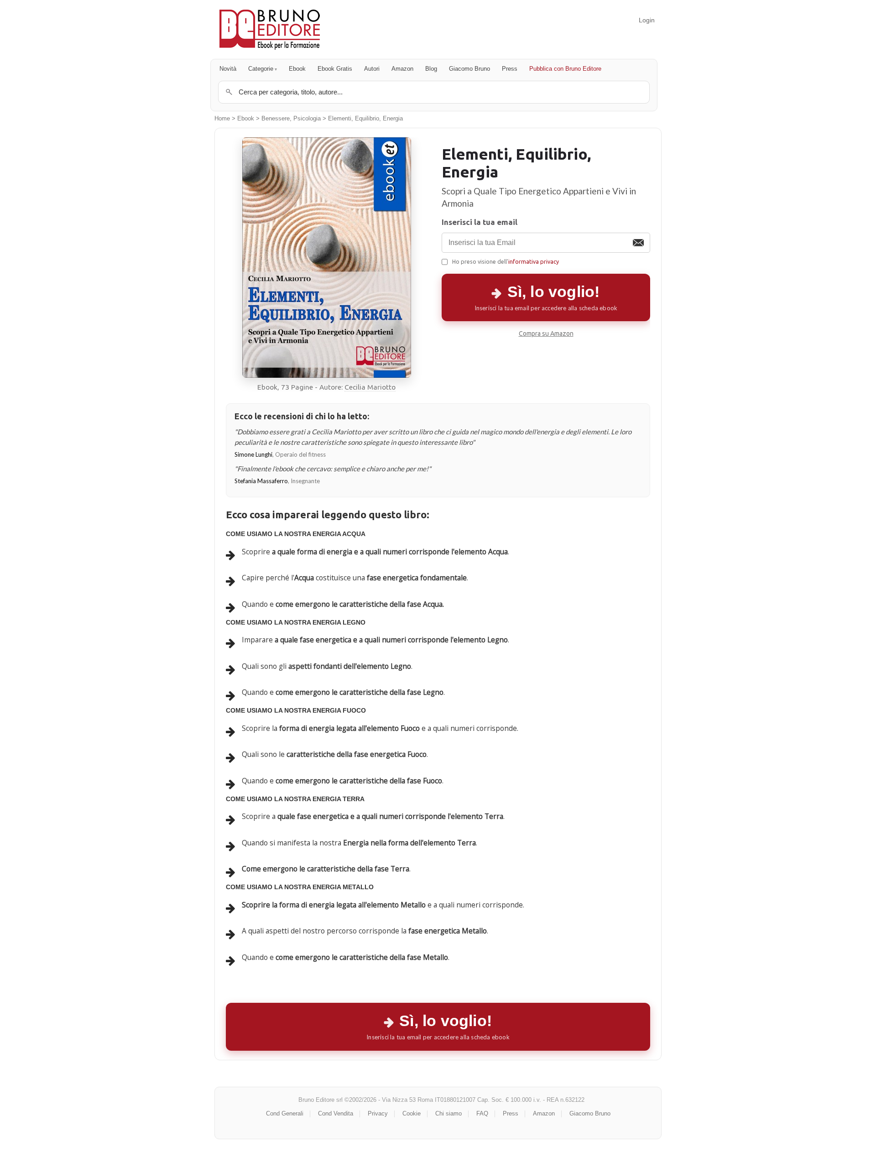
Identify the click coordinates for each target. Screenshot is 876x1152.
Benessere (275, 118)
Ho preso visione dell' (505, 261)
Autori (372, 68)
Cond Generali (284, 1113)
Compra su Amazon (546, 333)
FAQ (482, 1113)
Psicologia (307, 118)
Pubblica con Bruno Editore (565, 68)
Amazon (402, 68)
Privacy (378, 1113)
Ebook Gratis (335, 68)
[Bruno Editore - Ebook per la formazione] (269, 29)
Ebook (297, 68)
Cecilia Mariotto (370, 387)
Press (509, 68)
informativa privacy (533, 261)
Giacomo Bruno (469, 68)
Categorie (260, 68)
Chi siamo (448, 1113)
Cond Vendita (335, 1113)
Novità (227, 68)
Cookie (411, 1113)
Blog (431, 68)
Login (647, 20)
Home (222, 118)
